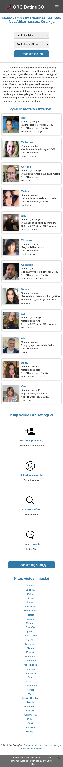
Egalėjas (30, 631)
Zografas (30, 627)
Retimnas (30, 656)
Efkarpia (30, 710)
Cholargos (30, 660)
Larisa (30, 602)
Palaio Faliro (30, 635)
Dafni (30, 677)
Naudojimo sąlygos (52, 745)
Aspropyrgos (30, 664)
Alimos (30, 648)
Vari (30, 694)
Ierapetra (30, 727)
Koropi (30, 689)
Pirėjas (30, 598)
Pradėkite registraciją (31, 565)
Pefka (30, 719)
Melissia (30, 681)
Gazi (30, 723)
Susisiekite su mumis (31, 748)
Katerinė (30, 639)
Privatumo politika (32, 745)
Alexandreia (30, 714)
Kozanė (30, 652)
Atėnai (30, 585)
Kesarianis (30, 673)
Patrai (30, 594)
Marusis (30, 623)
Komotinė (30, 644)
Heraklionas (30, 610)
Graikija (30, 731)
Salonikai (30, 589)
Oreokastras (30, 685)
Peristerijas (30, 606)
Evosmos (30, 619)
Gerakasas (30, 669)
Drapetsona (30, 706)
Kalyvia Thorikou (30, 698)
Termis (30, 702)
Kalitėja (30, 614)
